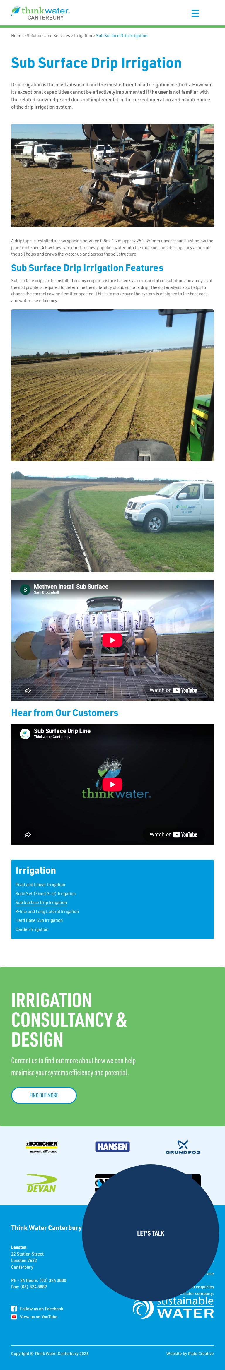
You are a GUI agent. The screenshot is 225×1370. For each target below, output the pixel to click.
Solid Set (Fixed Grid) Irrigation (46, 893)
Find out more (44, 1095)
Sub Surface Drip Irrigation (121, 35)
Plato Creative (201, 1353)
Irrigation (83, 35)
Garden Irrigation (32, 929)
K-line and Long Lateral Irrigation (47, 911)
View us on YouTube (38, 1317)
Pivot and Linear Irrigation (40, 884)
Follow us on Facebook (41, 1308)
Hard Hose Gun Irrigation (39, 920)
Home (17, 35)
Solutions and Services (48, 35)
